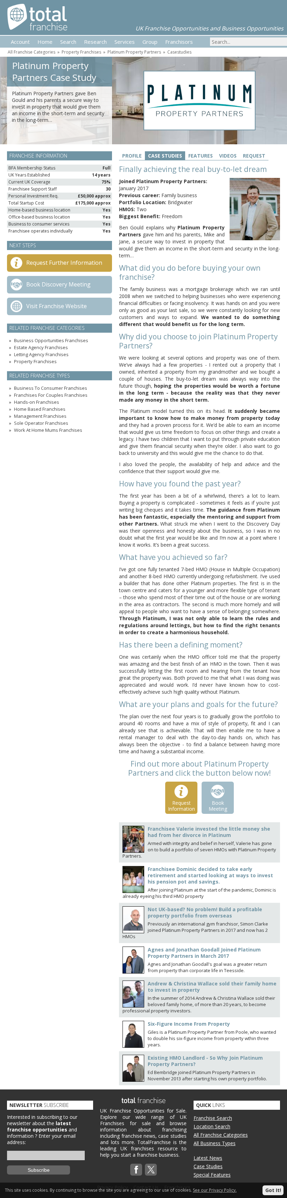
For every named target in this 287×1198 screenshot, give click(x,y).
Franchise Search (213, 1118)
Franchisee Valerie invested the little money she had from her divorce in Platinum (209, 831)
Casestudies (179, 52)
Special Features (212, 1174)
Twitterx (151, 1170)
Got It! (273, 1190)
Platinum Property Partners (134, 52)
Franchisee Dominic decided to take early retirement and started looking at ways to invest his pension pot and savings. (210, 875)
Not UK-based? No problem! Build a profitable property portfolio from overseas (205, 912)
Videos (228, 155)
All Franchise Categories (31, 52)
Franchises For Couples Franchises (51, 395)
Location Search (212, 1126)
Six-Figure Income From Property (189, 1023)
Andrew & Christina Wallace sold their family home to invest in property (212, 986)
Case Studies (165, 155)
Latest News (208, 1158)
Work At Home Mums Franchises (48, 430)
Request (254, 155)
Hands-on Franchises (36, 402)
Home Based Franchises (39, 409)
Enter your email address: (41, 1139)
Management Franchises (40, 416)
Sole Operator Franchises (41, 423)
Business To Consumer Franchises (50, 388)
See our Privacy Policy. (215, 1190)
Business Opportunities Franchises (51, 340)
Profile (132, 155)
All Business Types (215, 1143)
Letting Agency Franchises (41, 354)
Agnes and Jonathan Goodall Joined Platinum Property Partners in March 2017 (204, 952)
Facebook (136, 1170)
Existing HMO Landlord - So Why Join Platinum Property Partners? (205, 1060)
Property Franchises (81, 52)
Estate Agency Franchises (41, 347)
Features (200, 155)
